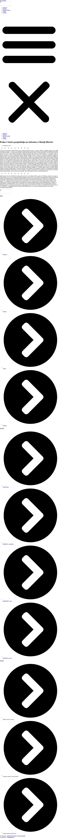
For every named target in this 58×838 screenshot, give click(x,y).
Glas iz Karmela (6, 10)
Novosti (4, 8)
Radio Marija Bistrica (11, 836)
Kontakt (4, 12)
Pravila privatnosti (21, 836)
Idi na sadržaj (3, 0)
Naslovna (5, 7)
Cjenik (4, 11)
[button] (29, 73)
